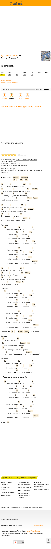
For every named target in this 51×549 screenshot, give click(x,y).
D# (21, 180)
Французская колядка (41, 489)
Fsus (35, 198)
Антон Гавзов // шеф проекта (26, 160)
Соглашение (38, 525)
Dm (17, 72)
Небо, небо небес (24, 490)
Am (17, 75)
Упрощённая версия (9, 83)
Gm (14, 180)
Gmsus (16, 177)
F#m (46, 72)
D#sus (29, 198)
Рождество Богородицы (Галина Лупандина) (41, 484)
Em (32, 72)
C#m (9, 72)
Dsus (25, 218)
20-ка (20, 98)
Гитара (4, 98)
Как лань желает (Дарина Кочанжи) (24, 483)
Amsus (35, 415)
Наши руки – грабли (25, 487)
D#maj (20, 331)
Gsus (30, 411)
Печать (27, 98)
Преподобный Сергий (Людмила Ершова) (24, 495)
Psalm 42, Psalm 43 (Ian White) (7, 483)
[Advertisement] (25, 29)
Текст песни (6, 80)
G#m (9, 75)
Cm (26, 180)
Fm (39, 72)
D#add (35, 189)
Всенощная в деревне (5, 488)
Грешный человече (7, 492)
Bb (28, 189)
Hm (32, 75)
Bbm (24, 75)
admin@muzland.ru (33, 531)
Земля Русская (6, 495)
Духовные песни (9, 55)
